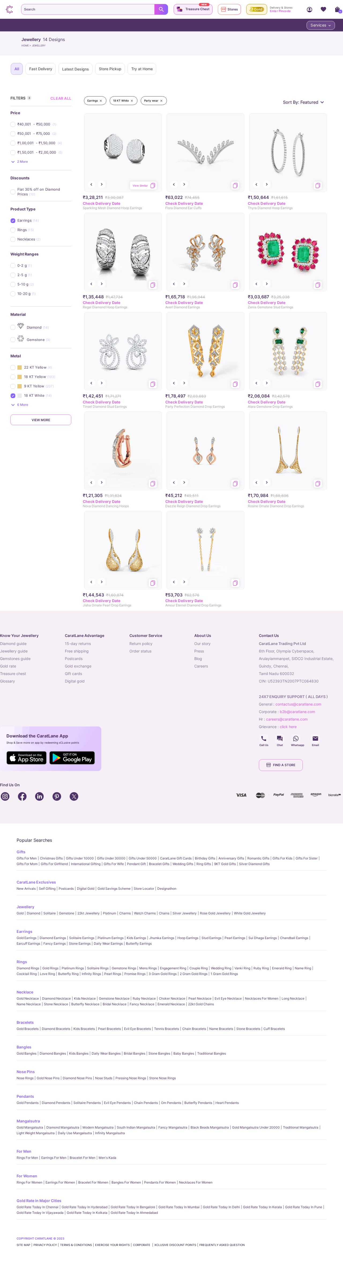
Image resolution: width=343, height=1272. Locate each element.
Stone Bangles (159, 1053)
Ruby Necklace (144, 998)
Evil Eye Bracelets (137, 1029)
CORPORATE (142, 1245)
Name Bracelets (221, 1029)
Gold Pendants (28, 1103)
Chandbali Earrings (294, 938)
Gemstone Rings (124, 968)
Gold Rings (50, 968)
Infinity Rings (91, 974)
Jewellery (25, 906)
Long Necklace (293, 998)
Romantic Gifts (258, 858)
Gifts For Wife (114, 864)
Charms (125, 913)
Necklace (25, 992)
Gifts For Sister (307, 858)
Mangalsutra (28, 1121)
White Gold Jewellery (250, 913)
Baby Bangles (183, 1053)
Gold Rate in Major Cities (39, 1200)
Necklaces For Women (261, 998)
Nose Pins (26, 1071)
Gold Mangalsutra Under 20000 (256, 1127)
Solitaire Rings (98, 968)
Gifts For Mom (27, 864)
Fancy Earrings (54, 943)
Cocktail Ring (27, 974)
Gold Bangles (26, 1053)
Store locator (144, 889)
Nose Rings (25, 1078)
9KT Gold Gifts (225, 864)
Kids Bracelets (84, 1029)
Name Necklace (29, 1004)
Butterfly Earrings (139, 943)
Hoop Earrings (187, 938)
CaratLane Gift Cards (176, 858)
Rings (22, 961)
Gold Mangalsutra (30, 1127)
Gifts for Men (27, 858)
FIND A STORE (284, 765)
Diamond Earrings (53, 938)
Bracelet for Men (82, 1158)
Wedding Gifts (183, 864)
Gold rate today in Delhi (221, 1207)
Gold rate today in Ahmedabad (134, 1213)
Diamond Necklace (56, 998)
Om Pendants (171, 1103)
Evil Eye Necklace (228, 998)
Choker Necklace (172, 998)
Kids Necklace (85, 998)
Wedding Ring (221, 968)
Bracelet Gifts (159, 864)
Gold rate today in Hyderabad (84, 1207)
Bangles (24, 1047)
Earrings (24, 931)
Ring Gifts (203, 864)
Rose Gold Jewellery (215, 913)
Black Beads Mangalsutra (210, 1127)
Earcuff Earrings (28, 943)
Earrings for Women (60, 1182)
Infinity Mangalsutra (110, 1133)
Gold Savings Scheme (114, 889)
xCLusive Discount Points (175, 1245)
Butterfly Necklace (85, 1004)
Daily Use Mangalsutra (75, 1133)
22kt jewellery (88, 913)
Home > (26, 45)
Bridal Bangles (134, 1053)
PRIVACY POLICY (45, 1245)
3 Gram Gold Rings (163, 974)
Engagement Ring (173, 968)
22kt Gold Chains (201, 1004)
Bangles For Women (126, 1182)
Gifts (21, 852)
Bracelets (25, 1022)
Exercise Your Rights (112, 1245)
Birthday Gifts (205, 858)
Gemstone (66, 913)
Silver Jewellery (185, 913)
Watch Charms (145, 913)
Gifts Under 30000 (111, 858)
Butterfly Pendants (198, 1103)
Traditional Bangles (211, 1053)
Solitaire (49, 913)
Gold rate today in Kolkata (87, 1213)
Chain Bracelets (194, 1029)
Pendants (25, 1096)
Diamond (33, 913)
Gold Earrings (26, 938)
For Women (27, 1176)
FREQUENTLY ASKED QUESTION (222, 1245)
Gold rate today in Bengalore (133, 1207)
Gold (20, 913)
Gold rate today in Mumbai (179, 1207)
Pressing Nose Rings (130, 1078)
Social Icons (264, 738)
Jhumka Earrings (161, 938)
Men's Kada (107, 1158)
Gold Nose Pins (48, 1078)
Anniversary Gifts (231, 858)
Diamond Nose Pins (77, 1078)
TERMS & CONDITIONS (76, 1245)
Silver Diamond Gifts (254, 864)
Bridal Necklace (114, 1004)
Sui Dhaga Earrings (262, 938)
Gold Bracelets (28, 1029)
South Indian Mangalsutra (136, 1127)
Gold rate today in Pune (303, 1207)
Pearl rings (112, 974)
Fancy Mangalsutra (172, 1127)
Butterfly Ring (68, 974)
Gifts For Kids (282, 858)
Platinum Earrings (111, 938)
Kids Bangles (78, 1053)
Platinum (109, 913)
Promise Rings (135, 974)
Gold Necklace (28, 998)
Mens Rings (148, 968)
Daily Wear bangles (106, 1053)
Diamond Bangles (53, 1053)
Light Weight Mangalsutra (36, 1133)
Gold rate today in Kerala (262, 1207)
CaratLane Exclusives (36, 882)
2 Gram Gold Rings (193, 974)
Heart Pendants (227, 1103)
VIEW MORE (41, 420)
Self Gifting (47, 889)
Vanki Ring (242, 968)
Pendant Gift (136, 864)
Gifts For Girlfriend (54, 864)
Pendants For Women (160, 1182)
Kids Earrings (136, 938)
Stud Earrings (211, 938)
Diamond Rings (28, 968)
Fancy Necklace (142, 1004)
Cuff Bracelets (274, 1029)
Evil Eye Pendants (117, 1103)
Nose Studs (103, 1078)
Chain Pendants (146, 1103)
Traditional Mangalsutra (300, 1127)
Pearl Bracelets (109, 1029)
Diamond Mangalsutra (62, 1127)
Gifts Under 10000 (80, 858)
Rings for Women (29, 1182)
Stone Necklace (56, 1004)
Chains (164, 913)
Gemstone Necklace (114, 998)
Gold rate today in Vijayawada (40, 1213)
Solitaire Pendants (87, 1103)
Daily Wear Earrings (108, 943)
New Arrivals (26, 889)
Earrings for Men (53, 1158)
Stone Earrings (80, 943)
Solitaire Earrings (81, 938)
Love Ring (47, 974)
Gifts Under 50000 (143, 858)
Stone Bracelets (248, 1029)
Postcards (66, 889)
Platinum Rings (73, 968)
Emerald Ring (282, 968)
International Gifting (85, 864)
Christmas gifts (51, 858)
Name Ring (303, 968)
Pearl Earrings (235, 938)
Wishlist (323, 9)
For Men (24, 1151)
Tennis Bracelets (166, 1029)
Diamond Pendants (56, 1103)
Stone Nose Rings (162, 1078)
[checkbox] (44, 124)
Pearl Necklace (199, 998)
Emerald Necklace (171, 1004)
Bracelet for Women (93, 1182)
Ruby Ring (261, 968)
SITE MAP (23, 1245)
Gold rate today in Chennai (37, 1207)
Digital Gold (85, 889)
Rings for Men (27, 1158)
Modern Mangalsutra (98, 1127)
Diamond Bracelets (56, 1029)
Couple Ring (198, 968)
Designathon (166, 889)
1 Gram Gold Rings (224, 974)
